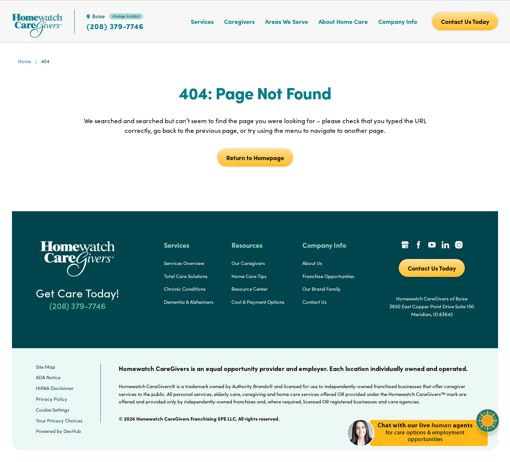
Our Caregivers (248, 263)
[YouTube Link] (432, 245)
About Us (312, 263)
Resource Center (249, 288)
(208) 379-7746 (115, 26)
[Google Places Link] (405, 245)
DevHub (72, 431)
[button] (423, 451)
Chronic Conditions (185, 288)
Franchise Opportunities (328, 276)
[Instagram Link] (459, 245)
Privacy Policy (51, 399)
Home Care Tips (249, 276)
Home (24, 61)
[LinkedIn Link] (445, 245)
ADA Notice (48, 377)
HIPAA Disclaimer (55, 388)
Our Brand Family (321, 288)
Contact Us (314, 302)
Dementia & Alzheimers (189, 302)
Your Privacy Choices (59, 420)
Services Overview (184, 263)
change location (126, 16)
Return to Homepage (255, 157)
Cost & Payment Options (257, 302)
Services (202, 21)
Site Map (45, 366)
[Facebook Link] (418, 245)
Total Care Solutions (186, 276)
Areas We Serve (286, 21)
